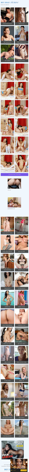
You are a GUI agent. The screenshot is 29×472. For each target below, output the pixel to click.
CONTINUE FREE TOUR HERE (14, 174)
